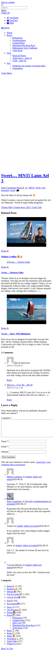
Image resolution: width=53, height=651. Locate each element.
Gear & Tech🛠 (14, 597)
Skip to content (8, 2)
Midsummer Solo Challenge (24, 48)
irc (26, 188)
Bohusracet (17, 38)
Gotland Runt (18, 43)
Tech (9, 53)
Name (4, 441)
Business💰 (12, 589)
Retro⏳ (11, 630)
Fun (8, 63)
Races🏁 (11, 615)
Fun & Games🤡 (14, 594)
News (9, 607)
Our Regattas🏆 (14, 610)
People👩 (11, 612)
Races (9, 35)
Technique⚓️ (13, 638)
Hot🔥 (10, 601)
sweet (12, 190)
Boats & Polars (19, 55)
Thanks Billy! (7, 207)
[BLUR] (5, 13)
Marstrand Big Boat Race (23, 45)
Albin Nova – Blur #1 (22, 58)
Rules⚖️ (11, 633)
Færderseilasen (19, 40)
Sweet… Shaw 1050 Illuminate (15, 334)
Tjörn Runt (17, 50)
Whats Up (11, 644)
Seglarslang (17, 68)
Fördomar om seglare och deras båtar (28, 66)
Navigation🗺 (13, 604)
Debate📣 (11, 591)
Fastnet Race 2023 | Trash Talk (27, 207)
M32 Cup (16, 623)
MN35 (31, 188)
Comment (6, 418)
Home (9, 33)
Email (4, 446)
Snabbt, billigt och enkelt (28, 526)
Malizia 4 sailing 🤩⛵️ (12, 256)
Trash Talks (12, 641)
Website (4, 452)
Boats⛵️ (21, 188)
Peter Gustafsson (8, 188)
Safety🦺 (11, 636)
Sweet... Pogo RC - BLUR (21, 385)
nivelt (38, 188)
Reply (9, 380)
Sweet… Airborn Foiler (12, 272)
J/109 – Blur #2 (19, 61)
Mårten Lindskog (14, 477)
